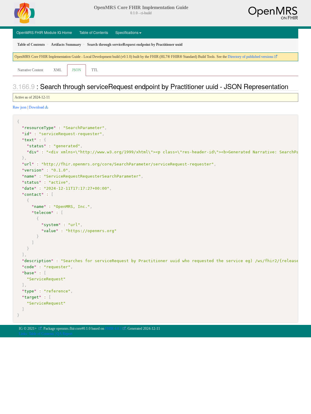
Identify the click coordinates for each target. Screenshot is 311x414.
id (26, 134)
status (36, 146)
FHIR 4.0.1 (113, 328)
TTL (94, 70)
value (50, 231)
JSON (76, 70)
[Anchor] (291, 86)
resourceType (38, 127)
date (29, 188)
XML (57, 70)
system (51, 224)
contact (32, 194)
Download (36, 107)
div (32, 152)
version (32, 170)
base (29, 273)
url (28, 164)
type (29, 291)
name (29, 176)
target (31, 297)
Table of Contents (93, 32)
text (29, 140)
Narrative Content (30, 70)
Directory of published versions (250, 57)
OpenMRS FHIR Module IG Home (44, 32)
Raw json (19, 107)
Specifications (126, 32)
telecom (42, 212)
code (29, 267)
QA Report (64, 334)
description (37, 261)
